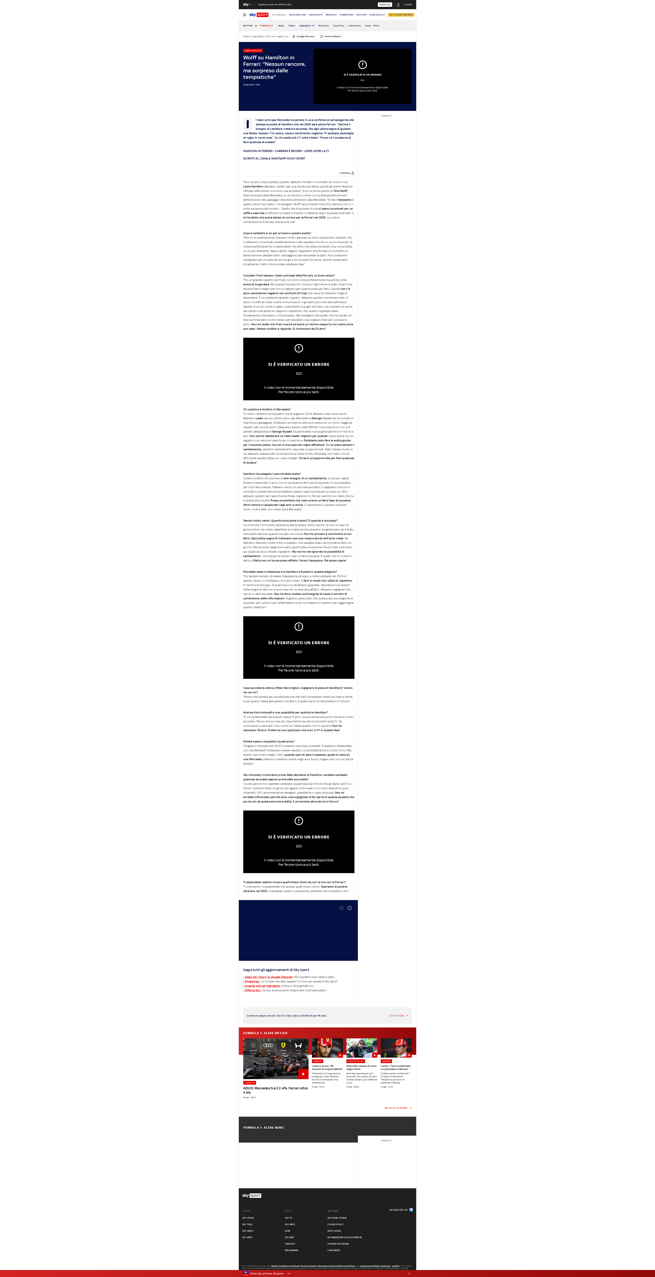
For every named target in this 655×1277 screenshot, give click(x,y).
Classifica (338, 25)
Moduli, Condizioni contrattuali (285, 1266)
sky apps (290, 1224)
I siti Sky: (246, 1210)
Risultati (324, 25)
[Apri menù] (244, 15)
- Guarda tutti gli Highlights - (262, 986)
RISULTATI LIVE (297, 14)
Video (292, 25)
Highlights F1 (307, 25)
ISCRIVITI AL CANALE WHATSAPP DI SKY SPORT (274, 158)
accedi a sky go (399, 1210)
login (408, 4)
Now (287, 1231)
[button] (349, 908)
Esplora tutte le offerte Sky (274, 4)
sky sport (248, 1218)
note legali (334, 1231)
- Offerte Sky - (252, 990)
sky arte (247, 1237)
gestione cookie (337, 1218)
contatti (396, 1266)
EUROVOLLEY (377, 14)
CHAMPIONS (347, 14)
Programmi (291, 1250)
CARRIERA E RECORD (288, 151)
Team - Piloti (372, 25)
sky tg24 (247, 1224)
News (281, 25)
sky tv (288, 1218)
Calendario (354, 25)
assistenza (385, 1266)
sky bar (289, 1237)
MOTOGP (361, 14)
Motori (248, 25)
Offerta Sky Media (338, 1244)
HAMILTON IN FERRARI (258, 151)
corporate (334, 1250)
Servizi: (288, 1210)
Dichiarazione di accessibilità (345, 1237)
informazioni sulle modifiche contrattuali (336, 1266)
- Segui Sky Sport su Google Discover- (268, 977)
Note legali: (333, 1210)
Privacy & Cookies (309, 1266)
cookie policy (336, 1224)
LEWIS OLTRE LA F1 (316, 151)
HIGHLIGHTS (316, 14)
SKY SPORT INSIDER (401, 14)
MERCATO (331, 14)
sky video (247, 1231)
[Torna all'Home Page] (259, 15)
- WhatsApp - (252, 981)
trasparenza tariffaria (369, 1266)
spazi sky (290, 1244)
